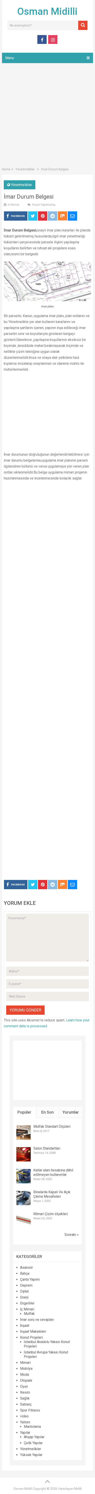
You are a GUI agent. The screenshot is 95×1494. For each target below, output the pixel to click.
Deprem (26, 1285)
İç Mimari (27, 1309)
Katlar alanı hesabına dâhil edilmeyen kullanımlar (53, 1172)
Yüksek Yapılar (31, 1455)
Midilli (78, 1488)
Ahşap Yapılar (34, 1437)
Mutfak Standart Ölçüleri (51, 1126)
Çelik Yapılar (33, 1443)
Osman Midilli (47, 11)
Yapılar (25, 1432)
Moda (24, 1374)
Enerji (24, 1297)
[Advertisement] (47, 116)
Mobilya (26, 1368)
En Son (47, 1112)
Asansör (26, 1267)
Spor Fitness (30, 1410)
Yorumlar (71, 1112)
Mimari (25, 1363)
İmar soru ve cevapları (37, 1319)
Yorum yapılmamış (43, 204)
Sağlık (25, 1398)
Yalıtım (25, 1422)
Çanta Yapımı (30, 1279)
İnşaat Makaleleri (33, 1331)
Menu (9, 58)
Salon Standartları (46, 1148)
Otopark (26, 1380)
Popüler (24, 1112)
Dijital (24, 1291)
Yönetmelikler (21, 185)
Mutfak (29, 1314)
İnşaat (24, 1325)
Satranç (26, 1404)
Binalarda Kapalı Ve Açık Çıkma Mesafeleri (51, 1194)
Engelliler (27, 1303)
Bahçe (25, 1273)
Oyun (24, 1386)
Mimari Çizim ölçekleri (50, 1214)
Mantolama (32, 1426)
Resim (25, 1392)
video (24, 1416)
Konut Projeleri (31, 1337)
